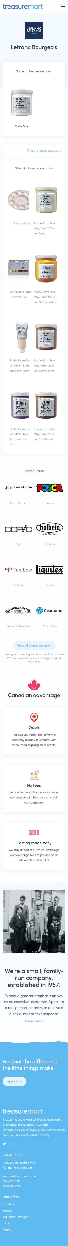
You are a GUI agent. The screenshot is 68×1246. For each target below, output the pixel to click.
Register (36, 150)
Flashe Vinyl (22, 126)
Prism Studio (18, 503)
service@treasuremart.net (20, 1176)
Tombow (18, 585)
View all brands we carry (34, 645)
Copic (18, 544)
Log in (6, 1223)
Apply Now (14, 1081)
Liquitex (50, 585)
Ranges (23, 1217)
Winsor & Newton (18, 626)
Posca (50, 503)
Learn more (33, 1021)
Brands (7, 1210)
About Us (9, 1204)
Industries (9, 1217)
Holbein (50, 544)
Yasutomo (50, 626)
